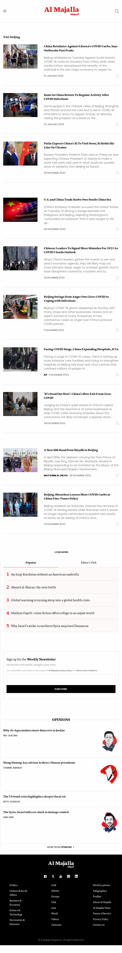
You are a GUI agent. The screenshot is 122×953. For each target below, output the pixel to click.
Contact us (99, 924)
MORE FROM (59, 847)
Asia (53, 908)
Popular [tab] (31, 562)
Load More (61, 552)
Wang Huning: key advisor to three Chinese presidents (39, 762)
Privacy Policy (100, 919)
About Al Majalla (102, 902)
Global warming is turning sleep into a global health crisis (50, 600)
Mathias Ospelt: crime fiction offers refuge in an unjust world (52, 613)
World (54, 913)
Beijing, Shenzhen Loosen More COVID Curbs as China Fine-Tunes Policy (77, 496)
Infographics (100, 891)
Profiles (97, 896)
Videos (55, 919)
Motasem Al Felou (56, 475)
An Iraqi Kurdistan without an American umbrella (45, 574)
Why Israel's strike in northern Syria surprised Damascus (49, 626)
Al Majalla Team (102, 908)
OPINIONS (61, 719)
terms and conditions (87, 670)
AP (45, 374)
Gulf (53, 885)
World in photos (101, 885)
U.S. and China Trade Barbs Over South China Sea (77, 199)
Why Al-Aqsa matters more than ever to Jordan (34, 730)
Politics (14, 885)
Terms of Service (102, 913)
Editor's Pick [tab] (88, 562)
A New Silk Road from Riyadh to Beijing (71, 450)
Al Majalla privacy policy (60, 670)
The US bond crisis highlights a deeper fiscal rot (34, 796)
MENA (55, 891)
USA (53, 902)
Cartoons (56, 924)
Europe (55, 896)
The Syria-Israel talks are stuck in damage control (36, 812)
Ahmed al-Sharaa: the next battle (33, 587)
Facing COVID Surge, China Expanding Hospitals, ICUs (81, 349)
